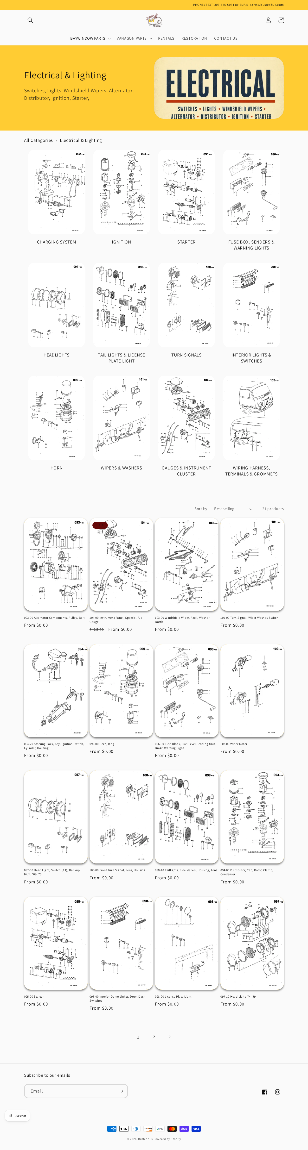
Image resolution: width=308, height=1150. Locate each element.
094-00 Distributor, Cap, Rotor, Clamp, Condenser (246, 872)
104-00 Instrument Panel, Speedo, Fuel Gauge (116, 620)
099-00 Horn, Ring (102, 744)
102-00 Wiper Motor (233, 744)
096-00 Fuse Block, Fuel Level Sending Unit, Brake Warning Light (185, 746)
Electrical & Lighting (81, 140)
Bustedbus (145, 1139)
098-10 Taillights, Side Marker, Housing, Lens (186, 870)
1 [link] (138, 1037)
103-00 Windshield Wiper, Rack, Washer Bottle (182, 620)
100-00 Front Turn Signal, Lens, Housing (117, 870)
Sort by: (201, 508)
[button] (30, 20)
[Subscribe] (121, 1091)
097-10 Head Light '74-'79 (238, 997)
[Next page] (169, 1037)
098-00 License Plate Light (173, 997)
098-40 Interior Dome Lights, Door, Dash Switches (117, 999)
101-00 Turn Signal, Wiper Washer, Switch (249, 618)
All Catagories (38, 140)
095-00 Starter (34, 997)
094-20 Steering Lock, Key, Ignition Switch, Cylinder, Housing (54, 746)
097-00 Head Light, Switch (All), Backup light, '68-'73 (52, 872)
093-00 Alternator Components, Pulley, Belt (54, 618)
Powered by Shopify (167, 1139)
